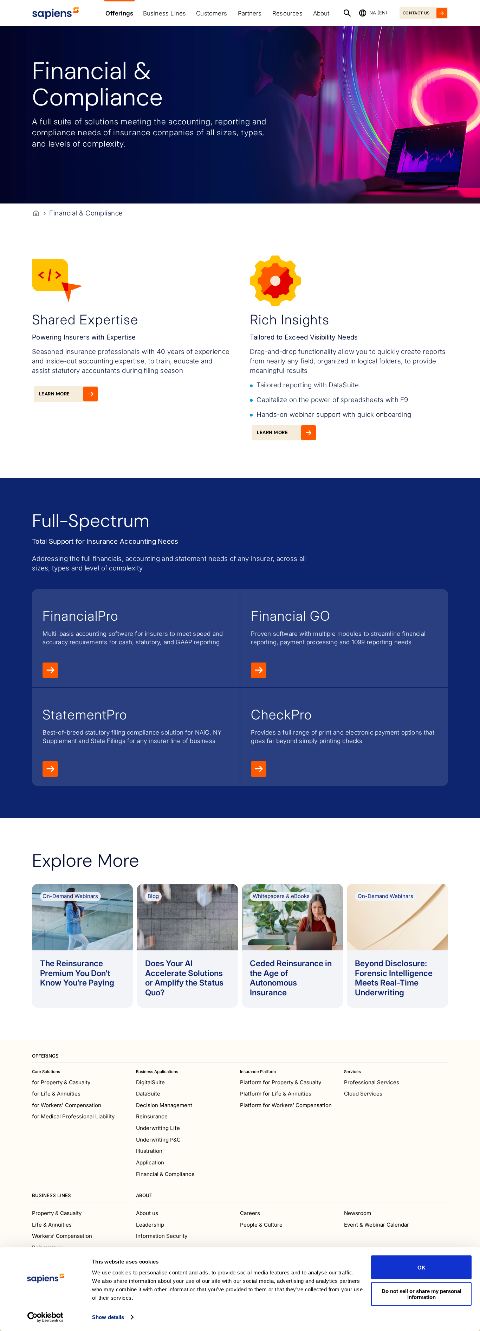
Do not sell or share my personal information (421, 1294)
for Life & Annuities (56, 1093)
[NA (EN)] (362, 13)
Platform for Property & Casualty (280, 1082)
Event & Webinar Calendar (376, 1224)
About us (147, 1213)
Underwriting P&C (158, 1139)
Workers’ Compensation (62, 1236)
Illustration (149, 1151)
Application (150, 1162)
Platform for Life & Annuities (275, 1093)
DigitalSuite (150, 1082)
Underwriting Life (158, 1128)
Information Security (161, 1236)
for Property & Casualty (61, 1082)
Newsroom (357, 1213)
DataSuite (148, 1093)
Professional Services (371, 1082)
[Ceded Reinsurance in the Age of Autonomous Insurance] (292, 946)
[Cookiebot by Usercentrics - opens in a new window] (45, 1317)
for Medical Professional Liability (73, 1116)
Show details (108, 1317)
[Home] (36, 213)
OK (421, 1267)
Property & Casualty (57, 1213)
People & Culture (261, 1224)
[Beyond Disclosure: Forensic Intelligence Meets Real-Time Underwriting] (397, 946)
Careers (250, 1213)
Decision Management (164, 1105)
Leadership (150, 1224)
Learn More (50, 670)
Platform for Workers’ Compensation (286, 1105)
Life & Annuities (52, 1224)
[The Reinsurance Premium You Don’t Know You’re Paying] (82, 946)
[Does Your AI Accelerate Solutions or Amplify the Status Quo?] (187, 946)
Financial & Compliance (165, 1174)
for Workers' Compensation (66, 1105)
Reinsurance (152, 1116)
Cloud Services (363, 1093)
